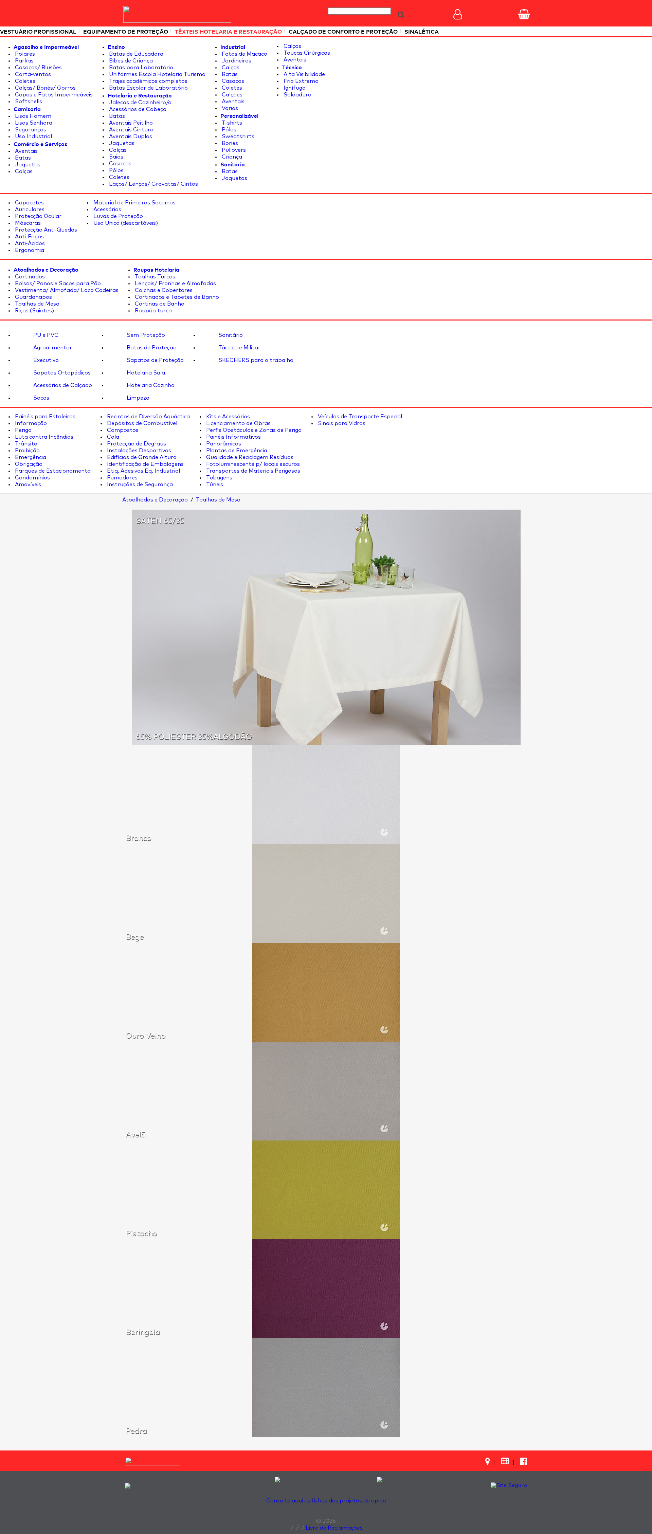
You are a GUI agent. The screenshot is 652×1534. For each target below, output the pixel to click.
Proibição (27, 450)
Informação (30, 423)
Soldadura (296, 94)
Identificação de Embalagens (145, 464)
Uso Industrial (33, 136)
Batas (22, 158)
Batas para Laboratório (140, 67)
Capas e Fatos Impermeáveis (53, 94)
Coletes (24, 81)
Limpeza (137, 398)
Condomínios (32, 477)
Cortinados (29, 276)
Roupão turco (152, 310)
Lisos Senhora (33, 123)
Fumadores (122, 477)
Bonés (229, 143)
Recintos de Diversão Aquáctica (148, 416)
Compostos (122, 430)
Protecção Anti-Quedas (45, 230)
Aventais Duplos (130, 136)
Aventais (26, 151)
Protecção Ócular (37, 216)
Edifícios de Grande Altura (141, 457)
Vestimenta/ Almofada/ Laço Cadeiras (66, 290)
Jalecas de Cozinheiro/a (139, 102)
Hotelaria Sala (145, 373)
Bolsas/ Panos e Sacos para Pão (57, 283)
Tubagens (218, 477)
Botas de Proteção (151, 347)
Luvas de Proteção (117, 216)
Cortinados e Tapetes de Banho (176, 297)
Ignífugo (294, 88)
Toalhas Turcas (154, 276)
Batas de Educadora (135, 54)
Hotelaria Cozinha (150, 385)
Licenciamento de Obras (238, 423)
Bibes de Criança (130, 60)
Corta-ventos (32, 74)
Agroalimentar (52, 347)
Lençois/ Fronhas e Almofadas (174, 283)
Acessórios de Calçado (62, 385)
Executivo (45, 360)
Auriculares (29, 209)
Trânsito (25, 443)
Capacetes (29, 202)
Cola (112, 437)
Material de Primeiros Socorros (134, 202)
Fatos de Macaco (243, 54)
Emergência (30, 457)
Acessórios (106, 209)
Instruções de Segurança (139, 484)
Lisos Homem (32, 116)
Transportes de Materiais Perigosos (252, 471)
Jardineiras (235, 60)
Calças (23, 171)
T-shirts (231, 123)
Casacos (119, 163)
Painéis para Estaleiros (44, 416)
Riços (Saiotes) (34, 310)
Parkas (24, 60)
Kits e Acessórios (227, 416)
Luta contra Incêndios (43, 437)
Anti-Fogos (29, 236)
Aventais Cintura (130, 129)
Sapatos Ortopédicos (61, 373)
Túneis (214, 484)
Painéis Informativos (233, 437)
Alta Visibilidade (303, 74)
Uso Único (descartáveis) (125, 223)
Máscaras (27, 223)
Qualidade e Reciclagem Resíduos (249, 457)
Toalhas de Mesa (36, 304)
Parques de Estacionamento (52, 471)
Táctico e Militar (238, 347)
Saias (115, 157)
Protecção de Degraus (136, 443)
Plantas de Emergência (236, 450)
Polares (24, 54)
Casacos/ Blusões (38, 67)
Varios (229, 108)
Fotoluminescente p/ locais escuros (252, 464)
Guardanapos (33, 297)
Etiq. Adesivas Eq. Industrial (143, 471)
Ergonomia (29, 250)
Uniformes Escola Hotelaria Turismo (156, 74)
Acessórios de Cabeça (137, 109)
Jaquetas (27, 164)
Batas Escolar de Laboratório (148, 88)
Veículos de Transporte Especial (359, 416)
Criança (231, 157)
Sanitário (230, 335)
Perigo (23, 430)
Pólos (116, 170)
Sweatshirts (237, 136)
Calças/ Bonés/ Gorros (45, 88)
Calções (231, 94)
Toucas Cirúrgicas (306, 53)
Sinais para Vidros (340, 423)
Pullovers (233, 150)
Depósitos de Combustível (141, 423)
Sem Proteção (145, 335)
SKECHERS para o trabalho (255, 360)
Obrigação (28, 464)
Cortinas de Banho (158, 304)
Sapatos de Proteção (154, 360)
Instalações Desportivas (138, 450)
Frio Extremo (300, 81)
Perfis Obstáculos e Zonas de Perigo (253, 430)
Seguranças (30, 129)
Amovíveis (27, 484)
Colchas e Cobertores (163, 290)
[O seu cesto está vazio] (524, 14)
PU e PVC (45, 335)
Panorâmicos (223, 443)
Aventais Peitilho (130, 123)
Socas (40, 398)
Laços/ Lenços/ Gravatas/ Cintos (153, 184)
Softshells (28, 101)
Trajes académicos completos (147, 81)
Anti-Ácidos (29, 243)
